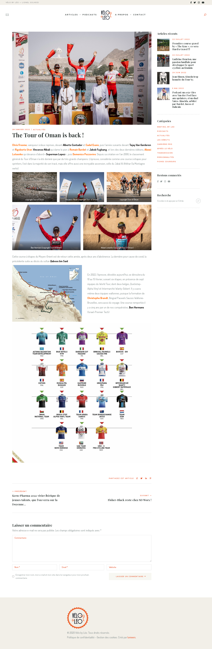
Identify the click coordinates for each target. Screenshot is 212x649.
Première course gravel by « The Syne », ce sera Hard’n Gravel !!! (185, 46)
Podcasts (162, 131)
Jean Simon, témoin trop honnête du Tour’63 (185, 78)
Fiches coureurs (166, 162)
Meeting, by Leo (166, 127)
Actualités (39, 130)
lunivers (131, 637)
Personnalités (165, 157)
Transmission (165, 153)
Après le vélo (165, 149)
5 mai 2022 (178, 88)
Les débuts (163, 140)
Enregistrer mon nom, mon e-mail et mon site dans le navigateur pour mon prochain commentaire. (52, 576)
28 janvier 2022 (21, 129)
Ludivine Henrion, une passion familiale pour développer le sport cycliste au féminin (184, 63)
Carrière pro (164, 144)
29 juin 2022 (179, 73)
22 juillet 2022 (181, 39)
